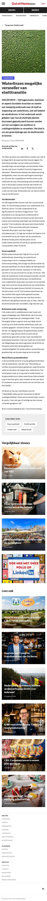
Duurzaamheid (13, 424)
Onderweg (6, 819)
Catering (5, 829)
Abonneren (6, 876)
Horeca (5, 822)
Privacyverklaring (9, 880)
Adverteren (6, 872)
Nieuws (11, 10)
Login (43, 3)
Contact (5, 869)
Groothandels (21, 15)
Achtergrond (7, 840)
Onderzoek (8, 78)
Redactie (5, 141)
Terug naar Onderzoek (14, 25)
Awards (35, 10)
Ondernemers (7, 15)
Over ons (5, 865)
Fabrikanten (34, 15)
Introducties (7, 853)
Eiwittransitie (29, 424)
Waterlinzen (26, 429)
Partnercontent (8, 856)
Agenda (5, 849)
